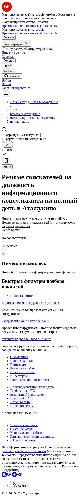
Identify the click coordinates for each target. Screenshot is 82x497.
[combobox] (21, 135)
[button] (6, 80)
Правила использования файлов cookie (29, 33)
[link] (9, 70)
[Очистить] (7, 144)
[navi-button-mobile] (6, 93)
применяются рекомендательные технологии (37, 449)
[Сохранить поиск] (6, 161)
